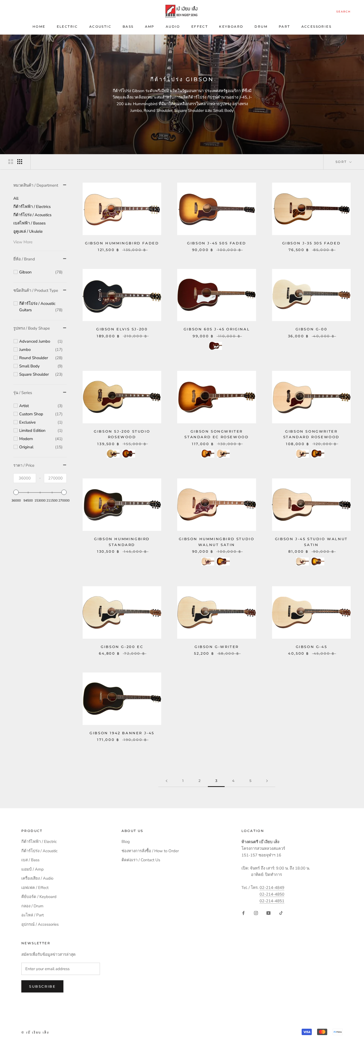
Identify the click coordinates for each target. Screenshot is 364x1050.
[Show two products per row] (10, 161)
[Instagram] (256, 912)
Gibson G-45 (311, 647)
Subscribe (42, 986)
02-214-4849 (272, 887)
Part (284, 26)
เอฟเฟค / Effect (34, 887)
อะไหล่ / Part (32, 915)
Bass (128, 26)
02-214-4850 (272, 894)
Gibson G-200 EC (122, 647)
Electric (67, 26)
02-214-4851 (272, 901)
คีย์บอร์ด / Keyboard (38, 896)
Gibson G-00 (311, 329)
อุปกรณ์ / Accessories (40, 924)
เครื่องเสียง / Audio (37, 878)
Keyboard (231, 26)
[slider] (16, 492)
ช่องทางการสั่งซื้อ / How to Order (150, 851)
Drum (261, 26)
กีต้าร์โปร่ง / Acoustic (39, 851)
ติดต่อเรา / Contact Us (141, 860)
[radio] (215, 346)
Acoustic (100, 26)
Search (343, 11)
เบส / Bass (30, 860)
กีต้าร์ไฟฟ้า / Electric (39, 841)
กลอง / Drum (32, 906)
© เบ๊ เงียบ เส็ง (35, 1032)
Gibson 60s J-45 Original (217, 329)
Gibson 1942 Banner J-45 (122, 733)
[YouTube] (268, 912)
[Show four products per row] (19, 161)
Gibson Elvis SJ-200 (122, 329)
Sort (341, 162)
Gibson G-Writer (217, 647)
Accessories (316, 26)
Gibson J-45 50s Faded (216, 243)
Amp (150, 26)
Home (39, 26)
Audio (173, 26)
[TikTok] (281, 912)
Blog (126, 841)
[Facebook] (243, 912)
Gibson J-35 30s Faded (311, 243)
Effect (199, 26)
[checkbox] (41, 272)
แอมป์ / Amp (32, 869)
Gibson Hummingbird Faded (122, 243)
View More (23, 242)
